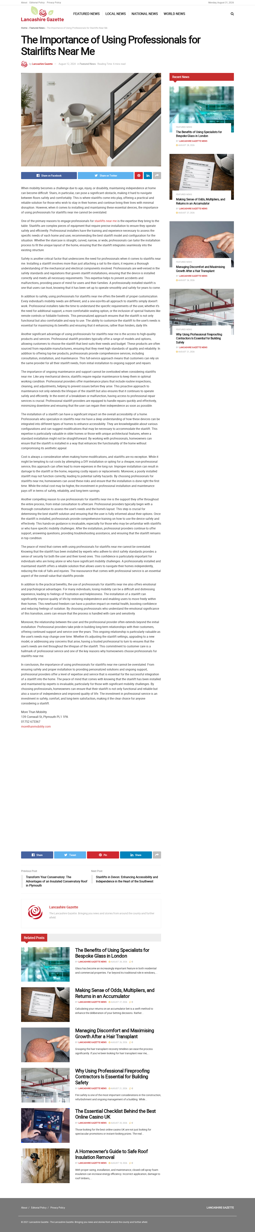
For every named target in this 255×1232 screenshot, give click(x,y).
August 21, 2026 (118, 1088)
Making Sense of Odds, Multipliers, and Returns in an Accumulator (114, 993)
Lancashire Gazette (42, 63)
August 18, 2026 (118, 1162)
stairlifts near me (105, 221)
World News (174, 13)
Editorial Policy (37, 2)
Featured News (86, 13)
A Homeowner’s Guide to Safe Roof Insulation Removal (111, 1154)
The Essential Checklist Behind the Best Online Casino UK (115, 1114)
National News (145, 13)
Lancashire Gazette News (92, 961)
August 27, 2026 (118, 1001)
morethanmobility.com (36, 726)
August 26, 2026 (118, 1042)
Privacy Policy (54, 2)
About (24, 2)
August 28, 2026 (118, 961)
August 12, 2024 (67, 63)
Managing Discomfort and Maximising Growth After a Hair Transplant (114, 1033)
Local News (115, 13)
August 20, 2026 (118, 1122)
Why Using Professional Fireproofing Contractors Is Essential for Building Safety (112, 1076)
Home (24, 27)
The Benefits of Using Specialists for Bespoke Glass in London (112, 953)
